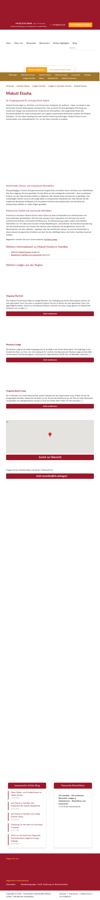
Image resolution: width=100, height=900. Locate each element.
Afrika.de (10, 86)
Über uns (18, 43)
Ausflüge (87, 75)
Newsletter (10, 884)
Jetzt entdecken (50, 314)
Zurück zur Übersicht (50, 457)
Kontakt (63, 894)
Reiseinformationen (69, 78)
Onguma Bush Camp (16, 391)
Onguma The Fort (14, 296)
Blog (75, 43)
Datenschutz (85, 894)
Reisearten (44, 43)
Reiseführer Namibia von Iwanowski (26, 255)
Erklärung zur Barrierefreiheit (55, 884)
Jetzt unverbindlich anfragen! (51, 476)
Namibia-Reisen (23, 86)
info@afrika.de (59, 25)
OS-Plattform (65, 897)
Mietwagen (13, 75)
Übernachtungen (61, 75)
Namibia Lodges (50, 240)
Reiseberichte (53, 78)
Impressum (73, 894)
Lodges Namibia (29, 78)
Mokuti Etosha (25, 252)
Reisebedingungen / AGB (31, 884)
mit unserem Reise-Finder (60, 70)
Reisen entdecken (36, 70)
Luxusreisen (75, 75)
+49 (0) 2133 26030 (23, 23)
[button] (92, 893)
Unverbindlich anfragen (80, 25)
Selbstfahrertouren (28, 75)
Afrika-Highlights (61, 43)
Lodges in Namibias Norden (60, 86)
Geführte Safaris (45, 75)
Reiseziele (31, 43)
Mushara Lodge (13, 345)
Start (8, 43)
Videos (41, 78)
